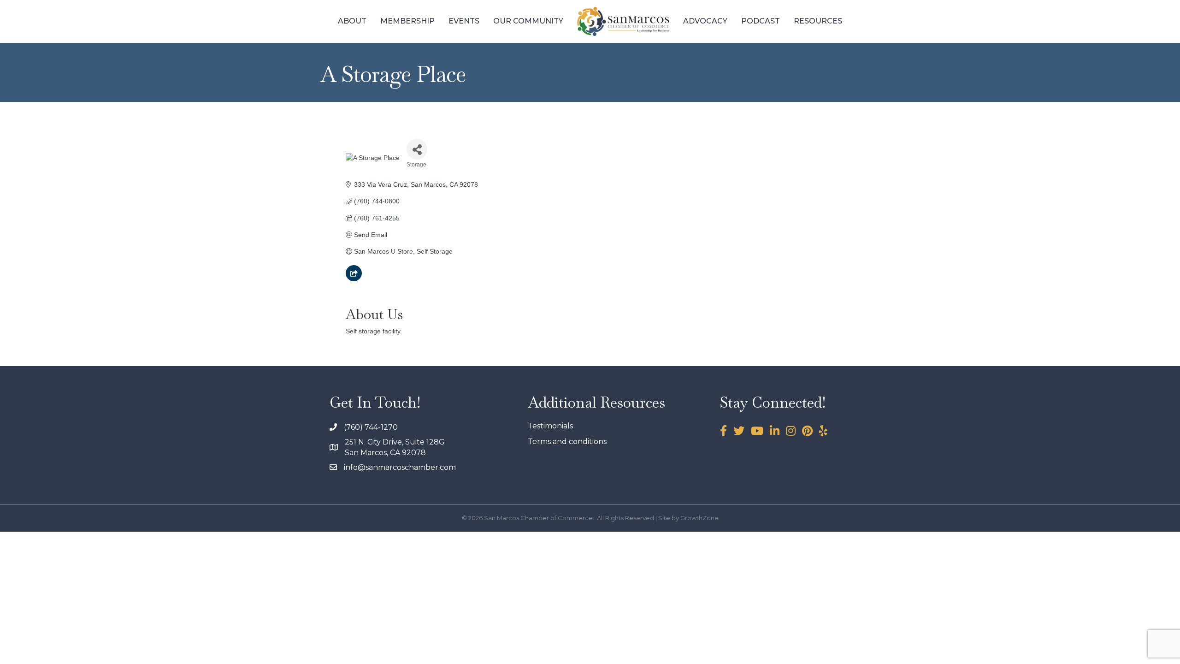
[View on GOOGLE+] (354, 279)
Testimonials (550, 425)
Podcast (760, 21)
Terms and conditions (567, 441)
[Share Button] (417, 149)
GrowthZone (699, 518)
